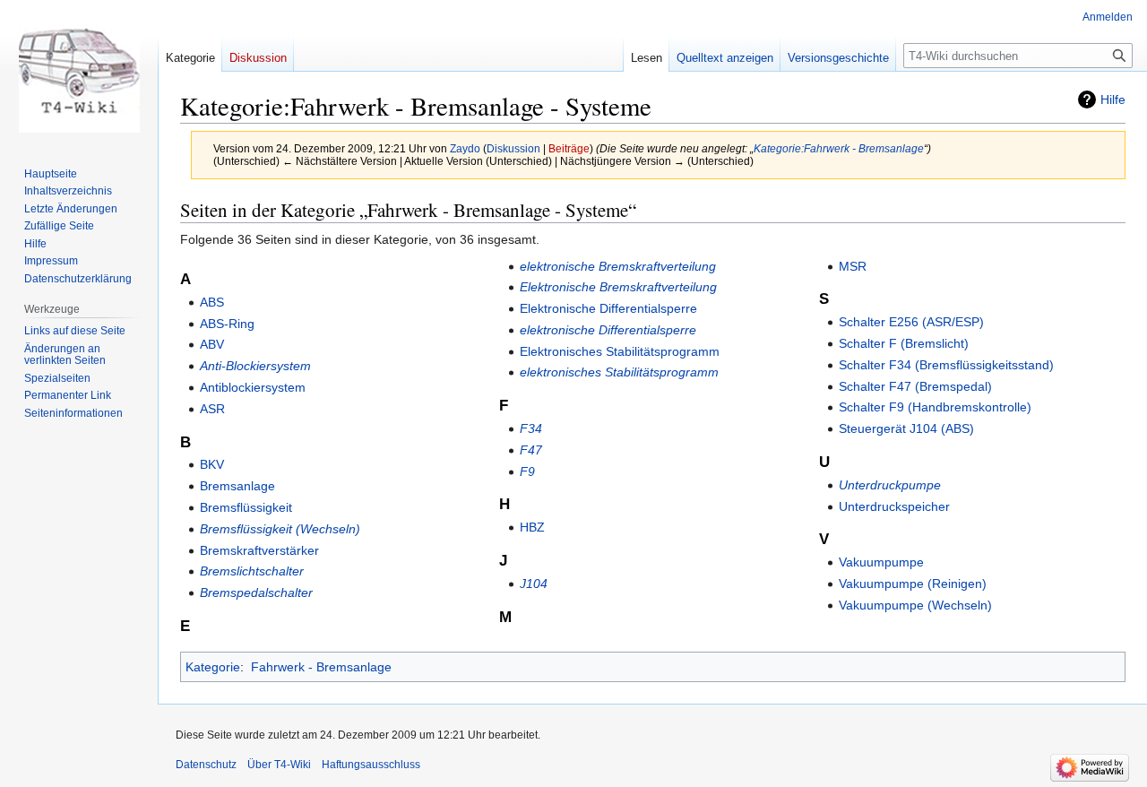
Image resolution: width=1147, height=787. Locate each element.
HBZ (532, 527)
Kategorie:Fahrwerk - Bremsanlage (839, 148)
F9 (527, 471)
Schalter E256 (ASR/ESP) (911, 322)
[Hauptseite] (79, 71)
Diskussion (513, 148)
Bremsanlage (237, 486)
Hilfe (1112, 99)
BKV (212, 464)
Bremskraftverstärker (259, 550)
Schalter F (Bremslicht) (904, 343)
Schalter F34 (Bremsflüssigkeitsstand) (946, 365)
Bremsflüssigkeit (246, 507)
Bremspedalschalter (256, 592)
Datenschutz (206, 764)
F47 (531, 450)
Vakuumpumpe (881, 562)
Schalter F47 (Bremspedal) (915, 386)
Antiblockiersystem (253, 387)
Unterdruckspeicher (894, 506)
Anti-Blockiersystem (255, 366)
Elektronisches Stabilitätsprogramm (620, 351)
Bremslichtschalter (252, 571)
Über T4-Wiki (279, 764)
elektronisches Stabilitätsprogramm (619, 372)
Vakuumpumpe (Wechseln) (915, 605)
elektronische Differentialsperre (608, 330)
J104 (534, 583)
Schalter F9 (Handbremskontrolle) (935, 407)
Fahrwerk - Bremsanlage (321, 667)
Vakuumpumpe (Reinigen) (913, 583)
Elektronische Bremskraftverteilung (618, 287)
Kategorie (212, 667)
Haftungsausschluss (371, 764)
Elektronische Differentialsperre (608, 308)
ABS (212, 302)
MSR (853, 266)
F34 (531, 428)
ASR (212, 409)
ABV (212, 344)
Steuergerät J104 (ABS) (906, 428)
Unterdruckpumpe (890, 485)
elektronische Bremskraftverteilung (618, 266)
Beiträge (569, 148)
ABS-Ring (227, 323)
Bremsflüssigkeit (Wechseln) (280, 529)
